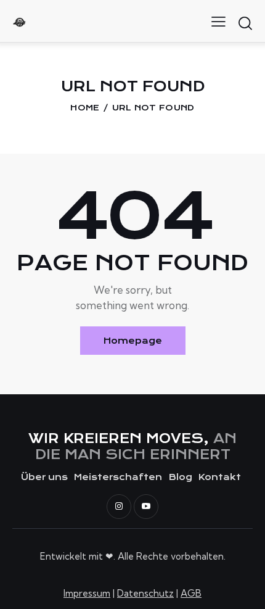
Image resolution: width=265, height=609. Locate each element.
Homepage (133, 341)
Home (84, 107)
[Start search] (245, 22)
